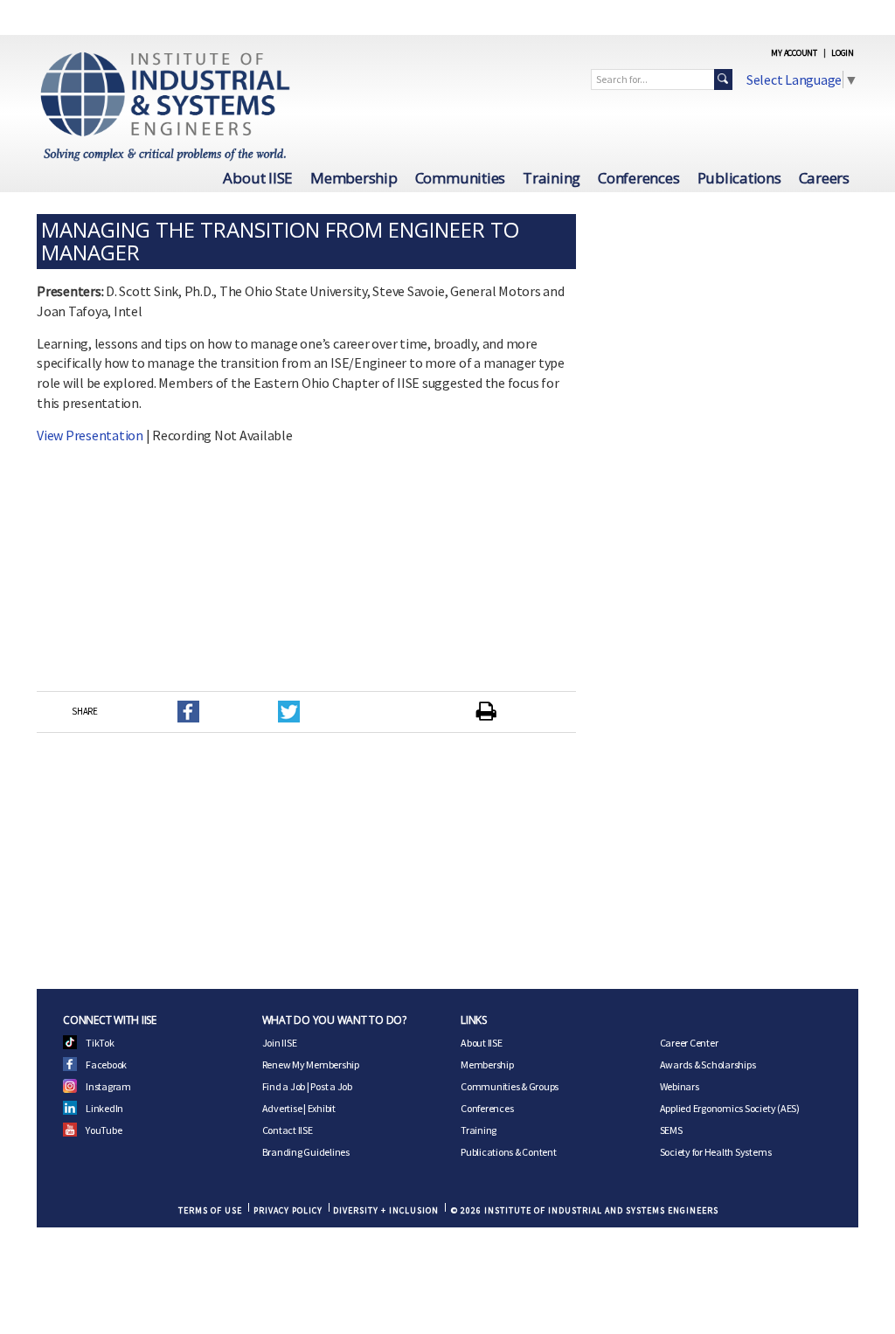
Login (842, 53)
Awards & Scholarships (708, 1064)
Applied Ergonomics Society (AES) (730, 1108)
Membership (354, 178)
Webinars (679, 1086)
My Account (794, 53)
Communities (460, 178)
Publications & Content (509, 1151)
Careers (824, 178)
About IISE (258, 178)
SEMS (671, 1130)
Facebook (106, 1064)
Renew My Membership (310, 1064)
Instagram (108, 1086)
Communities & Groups (510, 1086)
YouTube (103, 1130)
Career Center (689, 1042)
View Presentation (90, 435)
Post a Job (331, 1086)
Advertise (282, 1108)
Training (551, 178)
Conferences (638, 178)
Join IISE (279, 1042)
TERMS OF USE (210, 1210)
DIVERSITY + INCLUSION (386, 1210)
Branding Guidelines (306, 1151)
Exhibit (322, 1108)
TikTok (100, 1042)
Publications (739, 178)
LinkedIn (104, 1108)
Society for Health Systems (716, 1151)
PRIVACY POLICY (288, 1210)
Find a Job (284, 1086)
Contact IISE (287, 1130)
